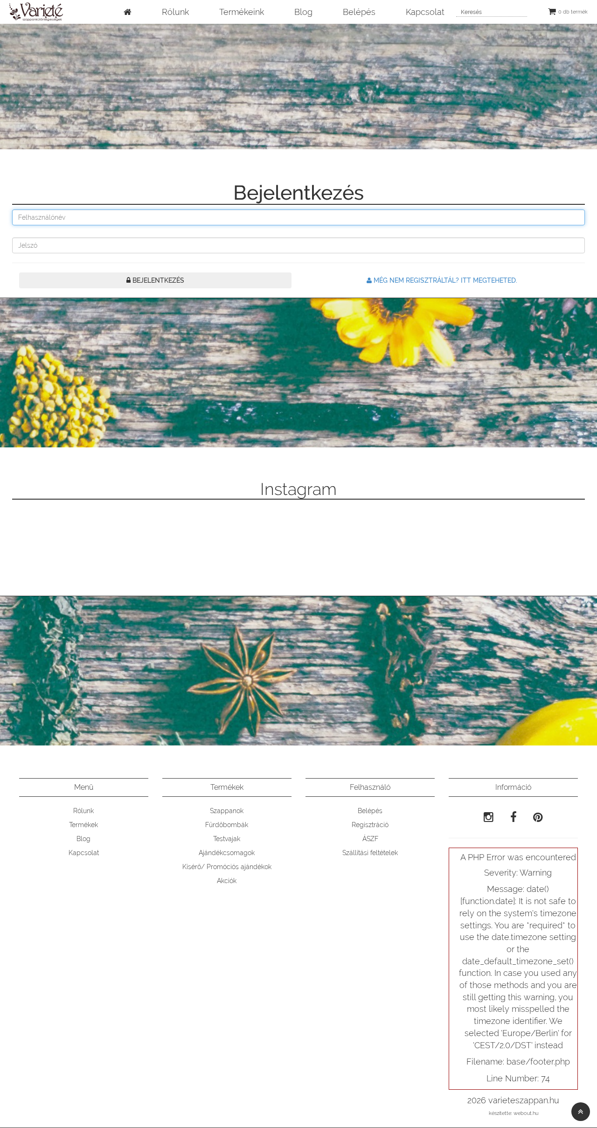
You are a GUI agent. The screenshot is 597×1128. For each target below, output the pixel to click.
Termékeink (241, 12)
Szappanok (226, 811)
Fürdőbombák (226, 825)
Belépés (359, 12)
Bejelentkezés (157, 280)
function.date (487, 901)
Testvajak (226, 839)
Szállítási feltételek (370, 852)
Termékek (83, 825)
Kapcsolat (425, 12)
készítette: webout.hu (513, 1113)
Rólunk (175, 12)
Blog (303, 12)
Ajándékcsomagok (227, 852)
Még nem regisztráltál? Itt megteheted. (444, 280)
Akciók (226, 880)
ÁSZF (370, 839)
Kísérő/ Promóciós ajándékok (226, 866)
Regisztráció (370, 825)
